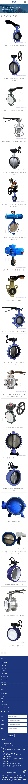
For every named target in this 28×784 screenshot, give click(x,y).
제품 (8, 7)
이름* (2, 716)
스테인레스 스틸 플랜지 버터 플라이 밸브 (14, 615)
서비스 (3, 696)
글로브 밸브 (4, 674)
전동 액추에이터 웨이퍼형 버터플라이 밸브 (14, 270)
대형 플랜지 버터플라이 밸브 (14, 521)
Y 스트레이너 (4, 676)
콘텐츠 (3, 728)
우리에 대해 (4, 693)
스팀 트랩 (3, 685)
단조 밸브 (3, 682)
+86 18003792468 (7, 744)
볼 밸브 (3, 671)
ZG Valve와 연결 (5, 707)
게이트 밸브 (4, 665)
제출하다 (11, 735)
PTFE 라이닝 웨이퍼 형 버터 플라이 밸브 (14, 110)
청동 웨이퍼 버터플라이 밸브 (14, 300)
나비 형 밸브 (14, 7)
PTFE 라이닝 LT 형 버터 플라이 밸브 (14, 427)
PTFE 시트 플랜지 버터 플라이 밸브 (14, 584)
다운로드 (3, 702)
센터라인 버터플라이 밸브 (7, 9)
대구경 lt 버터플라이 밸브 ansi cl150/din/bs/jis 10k (14, 458)
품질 (2, 699)
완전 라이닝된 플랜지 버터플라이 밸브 (14, 646)
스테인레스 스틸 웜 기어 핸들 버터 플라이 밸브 (14, 141)
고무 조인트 (4, 679)
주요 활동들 (4, 705)
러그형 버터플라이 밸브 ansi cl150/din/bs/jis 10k (14, 331)
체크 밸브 (3, 668)
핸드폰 (3, 724)
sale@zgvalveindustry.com (9, 746)
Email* (2, 720)
